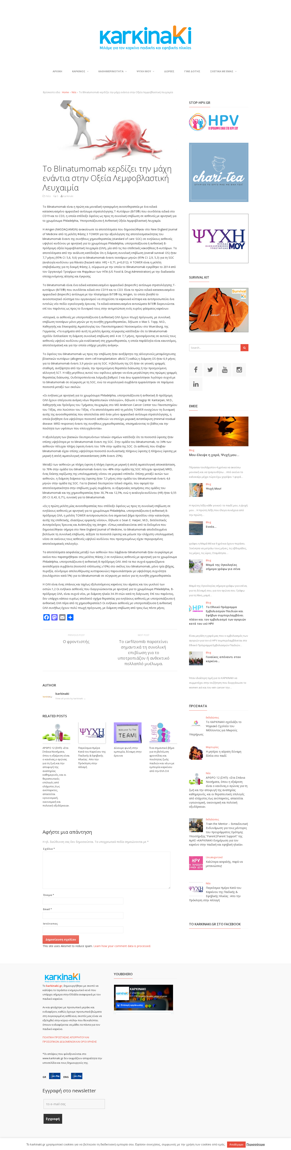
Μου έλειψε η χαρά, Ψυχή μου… (214, 455)
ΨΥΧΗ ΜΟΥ (144, 71)
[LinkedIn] (196, 384)
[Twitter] (210, 369)
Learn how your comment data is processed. (122, 946)
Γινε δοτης (192, 71)
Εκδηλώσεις (212, 717)
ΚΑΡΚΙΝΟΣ (78, 71)
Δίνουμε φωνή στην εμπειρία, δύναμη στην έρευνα (128, 751)
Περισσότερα (255, 1144)
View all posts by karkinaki (70, 698)
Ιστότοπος (50, 923)
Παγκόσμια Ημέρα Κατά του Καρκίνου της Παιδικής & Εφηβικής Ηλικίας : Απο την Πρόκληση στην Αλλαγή (92, 757)
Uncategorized (214, 857)
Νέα (74, 92)
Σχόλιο (49, 849)
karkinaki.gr (54, 986)
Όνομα (48, 895)
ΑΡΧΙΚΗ (57, 71)
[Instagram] (239, 369)
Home (65, 92)
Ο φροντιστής (76, 641)
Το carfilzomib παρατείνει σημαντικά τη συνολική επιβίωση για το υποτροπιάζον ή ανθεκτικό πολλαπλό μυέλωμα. (143, 653)
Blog (191, 450)
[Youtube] (224, 369)
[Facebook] (196, 369)
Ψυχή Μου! (213, 488)
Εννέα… (211, 527)
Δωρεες (169, 71)
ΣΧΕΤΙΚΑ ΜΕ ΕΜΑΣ (221, 71)
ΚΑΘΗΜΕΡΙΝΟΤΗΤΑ (111, 71)
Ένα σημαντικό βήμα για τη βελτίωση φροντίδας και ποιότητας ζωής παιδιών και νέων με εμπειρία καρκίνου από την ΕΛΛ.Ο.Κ (161, 759)
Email (47, 909)
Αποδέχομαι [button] (236, 1144)
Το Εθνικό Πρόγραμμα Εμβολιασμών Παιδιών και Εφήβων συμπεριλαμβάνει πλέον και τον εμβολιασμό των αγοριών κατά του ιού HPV (217, 615)
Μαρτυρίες (212, 747)
